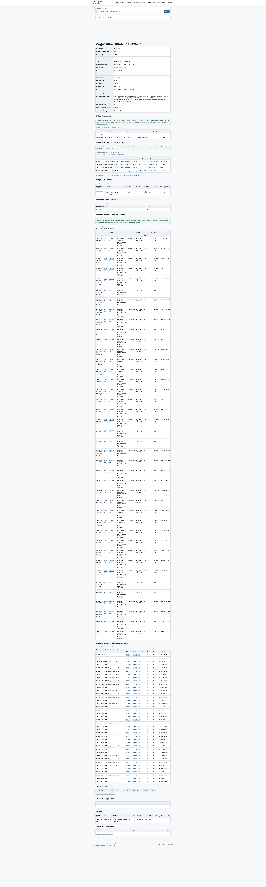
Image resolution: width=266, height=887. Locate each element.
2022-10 (128, 778)
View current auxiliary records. (102, 154)
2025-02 (128, 671)
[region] (133, 134)
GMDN (149, 2)
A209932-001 (99, 191)
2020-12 (128, 729)
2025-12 (128, 661)
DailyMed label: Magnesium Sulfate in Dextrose (108, 791)
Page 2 (101, 228)
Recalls (170, 2)
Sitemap (163, 844)
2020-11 (128, 733)
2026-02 (128, 658)
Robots (167, 844)
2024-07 (128, 694)
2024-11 (128, 684)
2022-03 (128, 716)
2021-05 (128, 723)
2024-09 (128, 681)
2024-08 (128, 690)
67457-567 (118, 134)
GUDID (143, 2)
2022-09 (128, 781)
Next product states (109, 228)
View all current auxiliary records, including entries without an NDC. (143, 122)
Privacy (158, 844)
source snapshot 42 (134, 175)
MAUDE (164, 2)
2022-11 (128, 775)
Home (98, 17)
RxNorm (122, 2)
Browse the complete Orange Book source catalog (117, 175)
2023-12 (128, 752)
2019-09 (128, 739)
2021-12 (128, 720)
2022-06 (128, 703)
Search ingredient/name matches (105, 794)
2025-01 (128, 674)
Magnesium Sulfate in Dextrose (104, 834)
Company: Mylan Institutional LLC (146, 791)
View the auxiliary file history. (117, 154)
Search (166, 11)
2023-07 (128, 762)
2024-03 (128, 746)
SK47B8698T (99, 806)
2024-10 (128, 687)
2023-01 (128, 772)
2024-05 (128, 700)
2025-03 (128, 668)
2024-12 (128, 677)
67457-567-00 (127, 137)
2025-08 (128, 664)
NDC (117, 2)
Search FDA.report (101, 8)
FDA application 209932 (129, 791)
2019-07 (128, 742)
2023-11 (128, 755)
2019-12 (128, 713)
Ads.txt (172, 844)
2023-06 (128, 765)
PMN (159, 2)
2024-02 (128, 749)
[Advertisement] (133, 31)
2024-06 (128, 697)
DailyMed (129, 2)
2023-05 (128, 768)
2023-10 (128, 759)
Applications (137, 2)
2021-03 (128, 726)
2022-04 (128, 707)
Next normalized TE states (111, 649)
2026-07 (128, 655)
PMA (154, 2)
